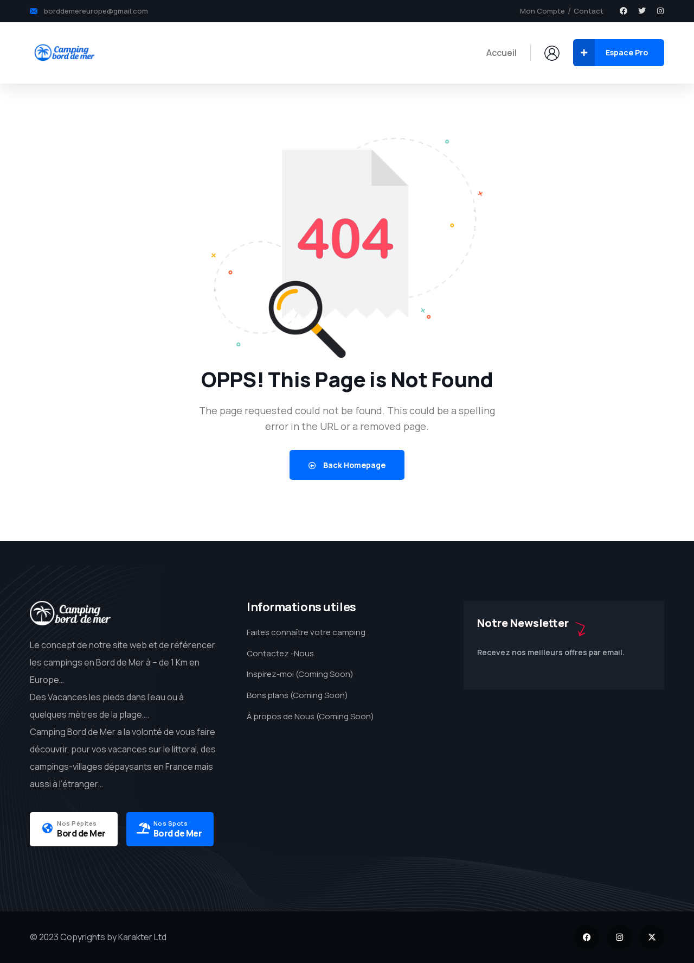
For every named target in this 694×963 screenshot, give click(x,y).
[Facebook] (623, 11)
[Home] (70, 613)
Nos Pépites (77, 823)
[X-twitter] (652, 937)
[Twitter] (642, 11)
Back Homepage (353, 465)
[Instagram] (660, 11)
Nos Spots (170, 823)
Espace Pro (627, 52)
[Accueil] (64, 52)
